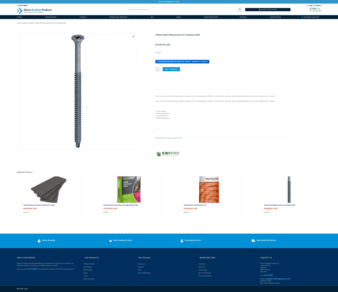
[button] (133, 36)
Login (311, 5)
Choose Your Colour (269, 9)
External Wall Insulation (118, 17)
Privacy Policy (202, 269)
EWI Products (88, 269)
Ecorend (83, 17)
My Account (141, 264)
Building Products (28, 23)
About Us (201, 266)
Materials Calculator (311, 17)
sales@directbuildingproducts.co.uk (277, 279)
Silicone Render (50, 17)
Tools (85, 275)
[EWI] (168, 154)
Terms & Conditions (205, 275)
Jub (152, 17)
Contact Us (202, 264)
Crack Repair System (211, 17)
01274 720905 (22, 5)
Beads (178, 17)
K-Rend (19, 17)
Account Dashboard (144, 272)
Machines (243, 17)
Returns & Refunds (204, 272)
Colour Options (275, 17)
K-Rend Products (89, 264)
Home (19, 23)
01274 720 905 (268, 275)
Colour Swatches (89, 278)
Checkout (141, 266)
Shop (139, 269)
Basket (318, 5)
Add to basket (171, 69)
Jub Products (88, 266)
